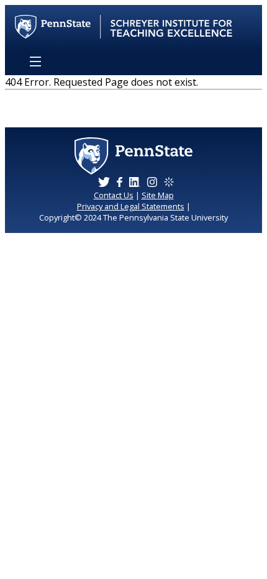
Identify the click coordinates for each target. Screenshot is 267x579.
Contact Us (114, 195)
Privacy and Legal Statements (130, 206)
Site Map (158, 195)
